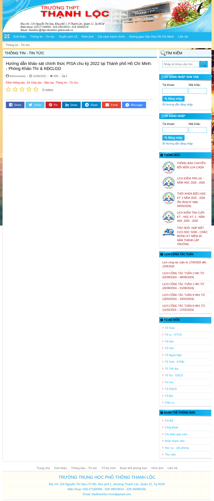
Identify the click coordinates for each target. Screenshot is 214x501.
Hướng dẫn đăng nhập (179, 104)
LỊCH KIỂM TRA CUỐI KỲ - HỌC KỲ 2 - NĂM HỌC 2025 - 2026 (191, 216)
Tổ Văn (169, 348)
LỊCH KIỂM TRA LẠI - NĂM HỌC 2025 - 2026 (191, 180)
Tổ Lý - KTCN (173, 334)
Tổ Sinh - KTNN (174, 361)
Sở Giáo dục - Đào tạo (40, 82)
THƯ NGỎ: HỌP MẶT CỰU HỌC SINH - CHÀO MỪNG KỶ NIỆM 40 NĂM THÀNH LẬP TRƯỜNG (192, 236)
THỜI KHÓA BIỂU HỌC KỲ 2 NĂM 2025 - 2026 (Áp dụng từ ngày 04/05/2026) (191, 200)
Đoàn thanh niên (175, 441)
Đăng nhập (174, 98)
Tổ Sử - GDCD (174, 375)
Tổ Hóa (169, 341)
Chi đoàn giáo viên (176, 434)
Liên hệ (172, 468)
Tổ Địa (169, 395)
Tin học (169, 382)
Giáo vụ (169, 402)
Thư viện (170, 454)
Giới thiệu (60, 468)
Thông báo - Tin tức (84, 468)
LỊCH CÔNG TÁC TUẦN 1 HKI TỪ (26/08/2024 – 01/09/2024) (183, 286)
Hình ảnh (157, 468)
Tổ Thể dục (172, 368)
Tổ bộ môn (108, 468)
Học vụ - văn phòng (177, 447)
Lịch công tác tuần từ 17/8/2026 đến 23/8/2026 (184, 264)
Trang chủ (43, 468)
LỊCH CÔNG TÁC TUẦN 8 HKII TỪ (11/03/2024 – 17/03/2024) (183, 308)
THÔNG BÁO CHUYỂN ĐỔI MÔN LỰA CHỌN (191, 165)
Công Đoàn (171, 427)
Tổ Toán (170, 328)
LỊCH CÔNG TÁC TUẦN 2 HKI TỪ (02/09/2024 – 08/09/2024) (183, 275)
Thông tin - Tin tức (67, 82)
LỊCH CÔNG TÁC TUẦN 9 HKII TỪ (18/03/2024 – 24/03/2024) (183, 297)
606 (55, 76)
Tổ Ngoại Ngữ (173, 355)
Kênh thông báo (15, 82)
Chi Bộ (169, 420)
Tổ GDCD (171, 389)
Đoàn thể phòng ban (133, 468)
